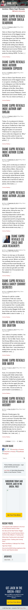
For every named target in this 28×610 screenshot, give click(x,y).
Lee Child (6, 470)
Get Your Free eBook (14, 515)
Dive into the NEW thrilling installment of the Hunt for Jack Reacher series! (13, 549)
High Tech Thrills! (6, 546)
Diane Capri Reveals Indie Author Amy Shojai (13, 109)
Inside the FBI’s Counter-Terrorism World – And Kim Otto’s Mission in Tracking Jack (13, 534)
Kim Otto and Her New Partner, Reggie (12, 531)
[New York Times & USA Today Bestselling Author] (14, 5)
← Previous (8, 441)
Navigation (13, 7)
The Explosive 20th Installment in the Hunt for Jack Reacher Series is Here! (13, 527)
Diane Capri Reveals (14, 251)
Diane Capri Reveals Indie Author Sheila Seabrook (13, 20)
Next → (20, 441)
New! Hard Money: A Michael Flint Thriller (13, 543)
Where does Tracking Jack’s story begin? (13, 537)
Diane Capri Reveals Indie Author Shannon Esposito (13, 65)
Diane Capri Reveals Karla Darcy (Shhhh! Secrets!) (13, 284)
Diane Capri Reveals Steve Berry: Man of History (13, 402)
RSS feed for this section (18, 11)
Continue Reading (6, 56)
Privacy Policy (22, 608)
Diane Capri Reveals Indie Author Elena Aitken (13, 152)
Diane (5, 27)
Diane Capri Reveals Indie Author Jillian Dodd (13, 196)
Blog (18, 27)
